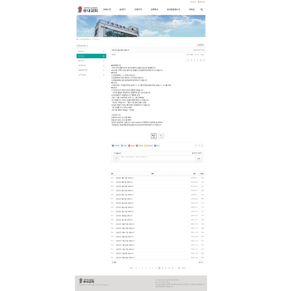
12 (165, 268)
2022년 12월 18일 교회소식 (125, 228)
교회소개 (107, 9)
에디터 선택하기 (198, 153)
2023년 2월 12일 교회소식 (124, 195)
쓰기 (201, 262)
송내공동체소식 (173, 9)
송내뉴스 (81, 51)
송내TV (122, 9)
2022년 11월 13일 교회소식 (125, 249)
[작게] (191, 60)
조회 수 (202, 173)
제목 (152, 173)
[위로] (194, 60)
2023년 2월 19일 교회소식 (124, 190)
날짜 (194, 173)
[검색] (202, 9)
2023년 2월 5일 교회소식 (124, 199)
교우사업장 (82, 75)
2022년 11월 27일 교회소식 (125, 241)
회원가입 (202, 2)
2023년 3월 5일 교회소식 (124, 182)
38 (179, 268)
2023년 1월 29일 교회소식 (124, 203)
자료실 (192, 9)
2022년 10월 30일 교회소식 (125, 257)
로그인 (194, 2)
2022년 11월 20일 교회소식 (125, 245)
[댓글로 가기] (200, 60)
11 (162, 268)
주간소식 (96, 39)
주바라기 (113, 54)
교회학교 (154, 9)
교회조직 (138, 9)
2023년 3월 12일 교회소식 (124, 178)
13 (169, 268)
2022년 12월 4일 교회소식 (124, 236)
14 (172, 268)
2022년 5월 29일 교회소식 (120, 50)
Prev (131, 268)
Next (183, 268)
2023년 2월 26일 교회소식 (124, 186)
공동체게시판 (82, 70)
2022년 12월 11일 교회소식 (125, 232)
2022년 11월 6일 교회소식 (124, 253)
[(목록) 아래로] (197, 60)
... (139, 268)
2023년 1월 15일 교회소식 (124, 211)
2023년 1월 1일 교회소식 (124, 220)
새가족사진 (82, 65)
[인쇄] (203, 60)
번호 (112, 173)
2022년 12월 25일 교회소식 (125, 224)
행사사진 (81, 61)
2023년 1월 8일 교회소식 (124, 216)
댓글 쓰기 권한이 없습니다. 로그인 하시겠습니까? (134, 157)
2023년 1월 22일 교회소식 (124, 207)
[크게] (188, 60)
